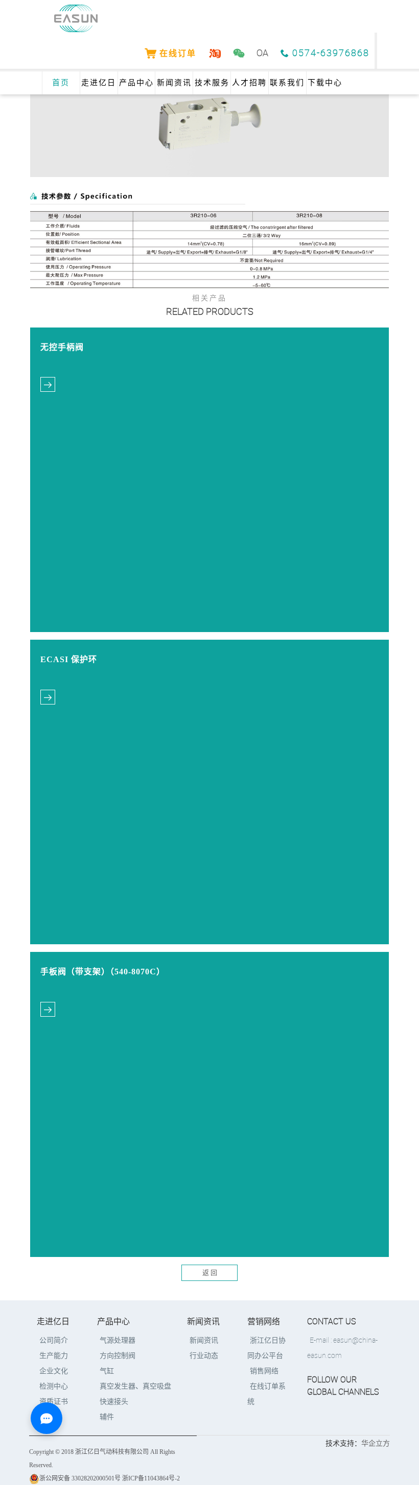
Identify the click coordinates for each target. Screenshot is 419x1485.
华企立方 (375, 1443)
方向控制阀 (117, 1356)
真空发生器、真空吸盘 (135, 1386)
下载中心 (325, 83)
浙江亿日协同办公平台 (266, 1348)
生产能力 (53, 1356)
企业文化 (53, 1371)
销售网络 (264, 1371)
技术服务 (212, 83)
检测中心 (53, 1386)
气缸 (107, 1371)
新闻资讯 (174, 83)
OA (262, 53)
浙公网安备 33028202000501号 (80, 1478)
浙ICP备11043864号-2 (151, 1478)
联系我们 (287, 83)
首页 (60, 83)
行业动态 (204, 1356)
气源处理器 (117, 1340)
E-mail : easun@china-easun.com (342, 1348)
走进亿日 (98, 83)
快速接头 (114, 1401)
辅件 (107, 1417)
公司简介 (53, 1340)
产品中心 (136, 83)
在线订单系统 (266, 1393)
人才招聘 (249, 83)
